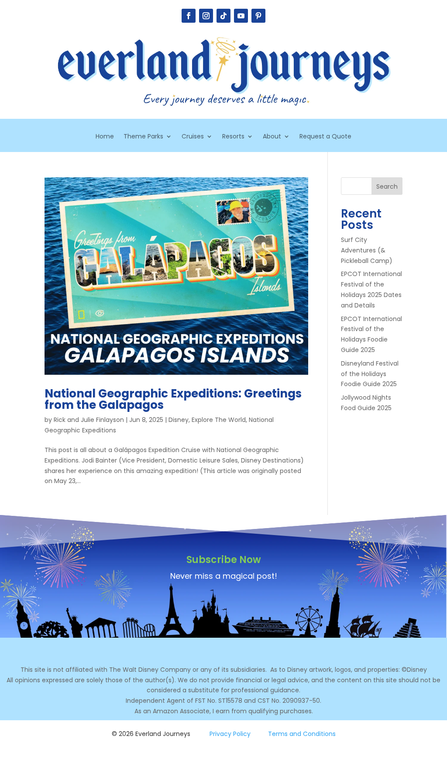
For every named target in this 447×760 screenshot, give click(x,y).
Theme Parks (143, 137)
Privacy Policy (230, 733)
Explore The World (219, 419)
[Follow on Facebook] (189, 16)
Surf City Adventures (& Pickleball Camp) (366, 250)
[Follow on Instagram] (206, 16)
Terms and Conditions (302, 733)
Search (387, 186)
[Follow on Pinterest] (258, 16)
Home (105, 137)
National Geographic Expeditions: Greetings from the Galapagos (173, 399)
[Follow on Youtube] (241, 16)
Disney (178, 419)
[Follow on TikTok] (223, 16)
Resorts (233, 137)
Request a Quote (325, 137)
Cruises (193, 137)
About (272, 137)
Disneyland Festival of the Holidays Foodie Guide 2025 (370, 374)
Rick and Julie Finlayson (89, 419)
